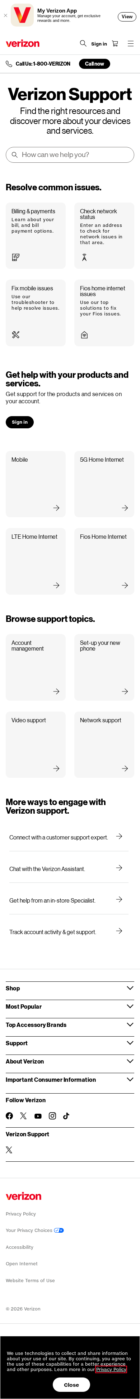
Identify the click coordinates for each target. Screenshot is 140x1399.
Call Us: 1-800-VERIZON (43, 63)
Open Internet (22, 1263)
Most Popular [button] (24, 1006)
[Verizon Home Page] (22, 43)
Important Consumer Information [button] (51, 1079)
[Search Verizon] (83, 43)
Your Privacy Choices (30, 1230)
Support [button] (17, 1042)
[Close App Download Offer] (5, 15)
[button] (36, 236)
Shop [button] (13, 988)
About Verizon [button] (25, 1061)
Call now (94, 64)
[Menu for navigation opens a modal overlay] (131, 43)
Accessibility (19, 1247)
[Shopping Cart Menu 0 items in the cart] (115, 43)
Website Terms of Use (30, 1280)
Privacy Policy (21, 1214)
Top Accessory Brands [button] (36, 1024)
